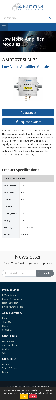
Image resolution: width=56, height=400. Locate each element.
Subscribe (45, 273)
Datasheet (29, 113)
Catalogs (6, 349)
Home (5, 318)
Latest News (8, 341)
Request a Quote (30, 122)
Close (33, 396)
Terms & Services (10, 368)
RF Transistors (9, 295)
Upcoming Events (10, 345)
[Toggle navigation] (4, 27)
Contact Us (7, 329)
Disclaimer (7, 372)
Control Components (12, 299)
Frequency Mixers (10, 302)
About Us (6, 322)
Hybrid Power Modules (12, 306)
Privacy (5, 364)
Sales (4, 353)
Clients (5, 326)
